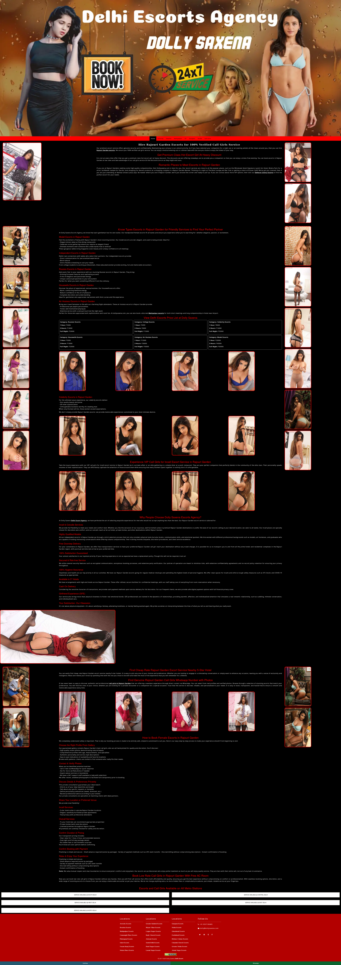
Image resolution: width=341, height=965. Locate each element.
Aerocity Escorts (125, 923)
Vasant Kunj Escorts (127, 946)
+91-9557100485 (206, 924)
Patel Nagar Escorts (153, 946)
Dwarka (168, 138)
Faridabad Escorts (178, 935)
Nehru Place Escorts (127, 950)
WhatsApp (256, 963)
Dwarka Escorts (125, 927)
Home (153, 138)
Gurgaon (192, 138)
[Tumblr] (208, 934)
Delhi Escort (179, 958)
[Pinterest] (204, 934)
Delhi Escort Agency (79, 521)
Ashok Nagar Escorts (179, 950)
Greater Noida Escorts (179, 946)
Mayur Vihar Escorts (153, 927)
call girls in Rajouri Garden (120, 683)
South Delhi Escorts (152, 942)
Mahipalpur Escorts (127, 931)
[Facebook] (212, 934)
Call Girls (208, 138)
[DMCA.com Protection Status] (171, 954)
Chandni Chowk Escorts (180, 942)
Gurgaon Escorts (177, 923)
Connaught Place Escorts (128, 935)
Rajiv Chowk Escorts (153, 935)
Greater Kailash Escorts (154, 923)
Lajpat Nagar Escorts (153, 931)
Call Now (85, 963)
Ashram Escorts (151, 939)
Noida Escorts (176, 927)
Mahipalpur (178, 138)
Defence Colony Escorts (180, 939)
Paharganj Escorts (126, 939)
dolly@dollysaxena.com (209, 928)
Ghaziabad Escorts (178, 931)
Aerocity (160, 138)
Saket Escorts (124, 942)
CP (185, 138)
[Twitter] (200, 934)
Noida (200, 138)
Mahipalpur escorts (156, 313)
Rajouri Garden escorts (106, 150)
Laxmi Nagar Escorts (153, 950)
